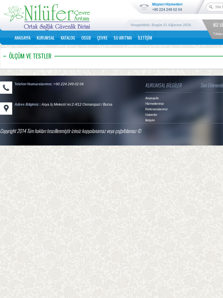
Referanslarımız (156, 109)
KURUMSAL (46, 37)
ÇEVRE (102, 37)
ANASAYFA (22, 37)
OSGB (86, 37)
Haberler (151, 114)
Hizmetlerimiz (154, 103)
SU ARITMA (123, 37)
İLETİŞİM (145, 37)
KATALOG (68, 37)
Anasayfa (152, 98)
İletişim (150, 120)
